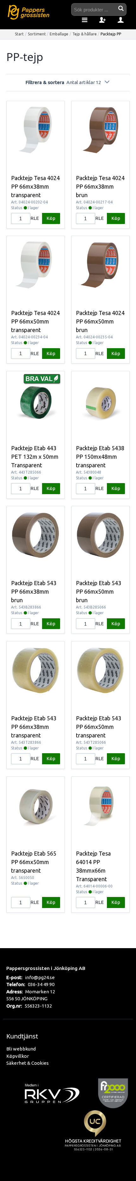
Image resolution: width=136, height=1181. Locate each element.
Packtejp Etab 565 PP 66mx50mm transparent (33, 862)
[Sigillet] (95, 1138)
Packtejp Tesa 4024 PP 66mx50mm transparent (35, 321)
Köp (50, 218)
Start (19, 34)
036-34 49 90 (41, 984)
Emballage (59, 34)
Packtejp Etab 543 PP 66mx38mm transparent (33, 726)
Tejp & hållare (84, 34)
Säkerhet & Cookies (27, 1063)
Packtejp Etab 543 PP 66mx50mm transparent (98, 726)
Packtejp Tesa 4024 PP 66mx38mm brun (100, 186)
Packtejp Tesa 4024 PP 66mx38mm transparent (35, 186)
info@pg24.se (40, 977)
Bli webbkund (21, 1048)
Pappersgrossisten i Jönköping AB (45, 968)
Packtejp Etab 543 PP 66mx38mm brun (33, 591)
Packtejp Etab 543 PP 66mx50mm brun (98, 591)
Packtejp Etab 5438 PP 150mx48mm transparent (100, 456)
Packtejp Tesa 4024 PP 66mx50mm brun (100, 321)
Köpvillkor (17, 1056)
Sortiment (37, 34)
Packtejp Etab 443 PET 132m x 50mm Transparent (35, 456)
